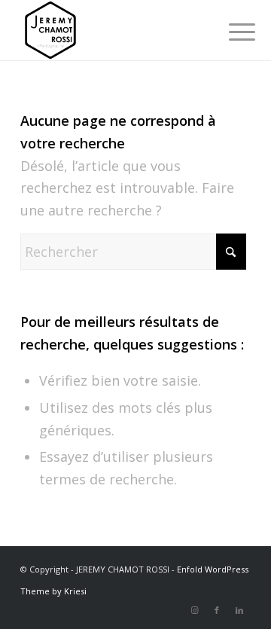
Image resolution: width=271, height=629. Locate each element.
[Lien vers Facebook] (217, 610)
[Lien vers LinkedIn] (239, 610)
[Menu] (230, 32)
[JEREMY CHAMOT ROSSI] (112, 30)
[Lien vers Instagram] (194, 610)
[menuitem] (230, 32)
